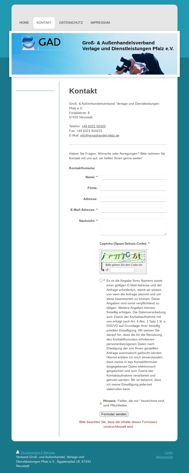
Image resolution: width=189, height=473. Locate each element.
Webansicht (164, 457)
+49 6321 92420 (94, 126)
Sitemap (49, 452)
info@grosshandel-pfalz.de (99, 135)
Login (169, 452)
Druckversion (30, 452)
